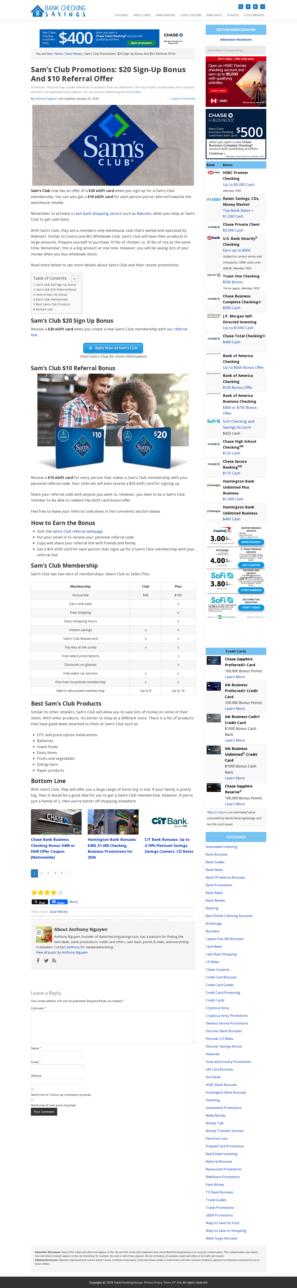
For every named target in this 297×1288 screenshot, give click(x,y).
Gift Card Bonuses (219, 1069)
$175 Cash (231, 473)
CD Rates (212, 962)
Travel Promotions (220, 1207)
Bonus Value (216, 812)
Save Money (59, 911)
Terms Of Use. (172, 1282)
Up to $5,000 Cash (238, 184)
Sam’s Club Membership (52, 299)
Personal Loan (217, 1138)
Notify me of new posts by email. (53, 1105)
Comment (38, 1008)
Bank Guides (215, 862)
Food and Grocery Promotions (228, 1061)
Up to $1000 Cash (238, 327)
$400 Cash (231, 341)
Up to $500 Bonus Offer (243, 367)
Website (36, 1076)
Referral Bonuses (219, 1161)
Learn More (235, 676)
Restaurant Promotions (223, 1169)
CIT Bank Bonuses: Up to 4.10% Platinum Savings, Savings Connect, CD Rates (169, 845)
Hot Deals (213, 1077)
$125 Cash (231, 453)
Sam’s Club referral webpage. (78, 531)
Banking (212, 908)
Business (212, 931)
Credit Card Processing (223, 992)
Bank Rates (214, 893)
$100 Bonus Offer (238, 387)
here (138, 92)
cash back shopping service (98, 213)
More (73, 902)
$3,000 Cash (233, 230)
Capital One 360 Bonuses (225, 939)
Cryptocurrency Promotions (227, 1015)
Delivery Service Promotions (227, 1023)
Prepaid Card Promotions (225, 1146)
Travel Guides (216, 1200)
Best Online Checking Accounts (229, 916)
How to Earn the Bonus (51, 294)
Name (36, 1048)
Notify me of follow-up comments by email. (61, 1095)
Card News (214, 946)
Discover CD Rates (219, 1038)
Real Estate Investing (221, 1154)
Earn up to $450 (236, 250)
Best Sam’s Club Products (53, 304)
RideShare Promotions (223, 1177)
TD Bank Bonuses (219, 1192)
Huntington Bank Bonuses (226, 1092)
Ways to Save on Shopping (226, 1230)
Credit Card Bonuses (221, 977)
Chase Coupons (218, 969)
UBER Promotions (219, 1215)
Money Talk (215, 1123)
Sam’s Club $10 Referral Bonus (56, 289)
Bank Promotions (219, 885)
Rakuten (144, 213)
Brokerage (214, 923)
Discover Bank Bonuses (224, 1031)
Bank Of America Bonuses (225, 877)
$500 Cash (231, 307)
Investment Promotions (224, 1108)
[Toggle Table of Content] (73, 278)
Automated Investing (221, 846)
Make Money (215, 1115)
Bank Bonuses (217, 854)
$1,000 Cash (233, 498)
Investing (213, 1100)
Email (36, 1062)
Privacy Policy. (153, 1282)
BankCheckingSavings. (128, 1282)
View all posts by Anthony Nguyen (62, 952)
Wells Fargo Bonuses (222, 1238)
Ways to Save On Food (222, 1223)
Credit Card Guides (220, 985)
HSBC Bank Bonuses (221, 1084)
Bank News (214, 869)
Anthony (73, 947)
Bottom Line (44, 309)
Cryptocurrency (217, 1008)
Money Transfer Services (225, 1131)
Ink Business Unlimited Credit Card (241, 754)
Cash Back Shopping (221, 954)
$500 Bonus (233, 281)
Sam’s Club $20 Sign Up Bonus (56, 285)
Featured (212, 1054)
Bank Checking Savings (58, 12)
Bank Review (215, 900)
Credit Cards (215, 1000)
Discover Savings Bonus (224, 1046)
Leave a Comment (183, 98)
